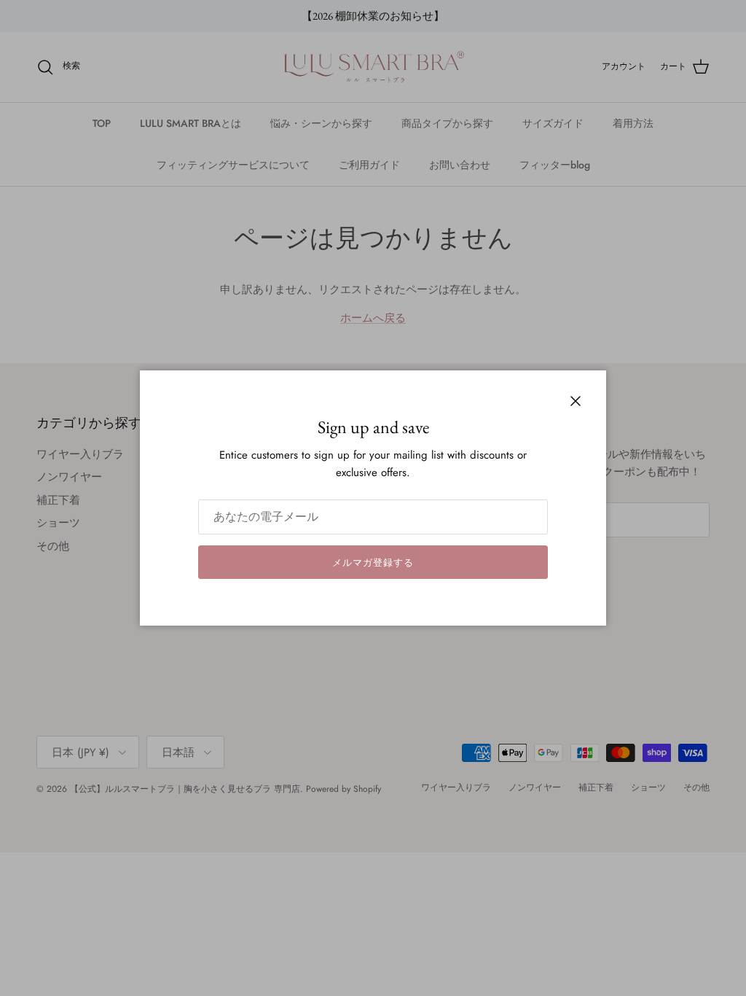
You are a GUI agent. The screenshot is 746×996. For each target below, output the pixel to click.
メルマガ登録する (373, 562)
